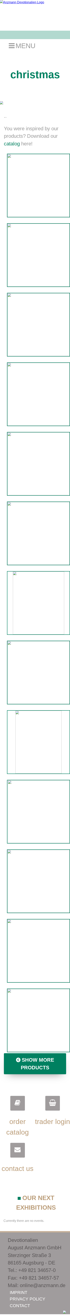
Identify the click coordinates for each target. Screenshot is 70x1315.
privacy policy (27, 1299)
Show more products (37, 1063)
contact (20, 1305)
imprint (18, 1292)
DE (62, 45)
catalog (12, 143)
